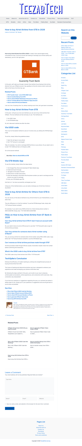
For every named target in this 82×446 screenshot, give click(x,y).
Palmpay (63, 147)
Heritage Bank (65, 116)
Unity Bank (64, 188)
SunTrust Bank (65, 172)
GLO (72, 18)
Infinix (24, 22)
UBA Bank (63, 183)
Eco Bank (52, 22)
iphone (63, 121)
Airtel (19, 22)
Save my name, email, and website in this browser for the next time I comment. (28, 404)
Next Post (50, 315)
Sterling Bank (64, 170)
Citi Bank (63, 93)
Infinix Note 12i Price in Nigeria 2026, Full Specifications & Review (67, 47)
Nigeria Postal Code (66, 139)
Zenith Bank (64, 193)
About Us (14, 18)
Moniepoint (64, 134)
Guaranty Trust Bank (66, 113)
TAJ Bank (63, 175)
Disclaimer (42, 18)
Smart (62, 162)
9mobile (13, 22)
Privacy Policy (51, 18)
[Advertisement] (29, 43)
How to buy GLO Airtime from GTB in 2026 (18, 356)
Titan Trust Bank (65, 180)
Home (7, 18)
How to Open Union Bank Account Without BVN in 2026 (67, 59)
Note (29, 22)
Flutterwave (64, 106)
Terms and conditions (63, 18)
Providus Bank (65, 160)
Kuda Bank (64, 129)
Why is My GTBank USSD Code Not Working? (18, 342)
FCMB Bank (64, 98)
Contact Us (34, 18)
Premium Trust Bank (66, 157)
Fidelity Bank (44, 22)
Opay (62, 144)
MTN (7, 22)
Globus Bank (64, 111)
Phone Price (64, 152)
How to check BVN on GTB (21, 155)
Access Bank (64, 80)
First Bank (36, 22)
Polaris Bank (64, 154)
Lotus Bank (64, 131)
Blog (62, 88)
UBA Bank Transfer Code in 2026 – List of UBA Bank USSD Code (68, 53)
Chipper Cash (65, 90)
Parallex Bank (64, 149)
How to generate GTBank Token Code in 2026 (39, 328)
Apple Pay (64, 85)
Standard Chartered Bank (64, 22)
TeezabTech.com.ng (45, 440)
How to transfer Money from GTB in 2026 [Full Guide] (40, 342)
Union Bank (64, 185)
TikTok (63, 177)
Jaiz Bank (63, 124)
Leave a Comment (10, 32)
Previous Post (9, 315)
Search (74, 38)
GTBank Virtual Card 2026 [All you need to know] (17, 328)
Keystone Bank (65, 126)
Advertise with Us (23, 18)
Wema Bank (64, 190)
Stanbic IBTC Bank (66, 165)
